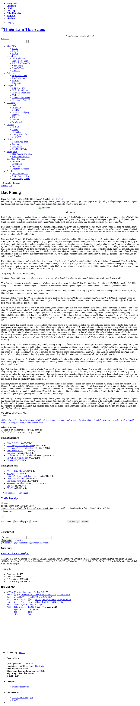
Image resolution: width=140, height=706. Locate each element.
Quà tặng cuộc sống (20, 169)
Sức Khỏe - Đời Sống (16, 159)
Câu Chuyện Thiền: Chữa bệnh (20, 445)
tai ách (15, 420)
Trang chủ (7, 183)
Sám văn (16, 115)
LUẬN (15, 53)
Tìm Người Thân (19, 149)
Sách (14, 105)
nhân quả (91, 420)
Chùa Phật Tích (13, 443)
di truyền (23, 420)
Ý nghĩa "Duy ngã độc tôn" (40, 597)
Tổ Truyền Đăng (19, 58)
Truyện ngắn (17, 122)
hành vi (4, 423)
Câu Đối (15, 110)
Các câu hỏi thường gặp (22, 697)
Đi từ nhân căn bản (15, 450)
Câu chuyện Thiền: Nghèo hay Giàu (22, 448)
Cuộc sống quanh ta (20, 176)
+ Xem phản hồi (8, 493)
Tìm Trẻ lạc (17, 147)
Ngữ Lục (16, 70)
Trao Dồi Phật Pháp (20, 173)
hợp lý (131, 420)
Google (13, 543)
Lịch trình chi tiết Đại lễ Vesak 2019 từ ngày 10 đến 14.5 (45, 594)
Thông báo (16, 132)
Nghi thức (16, 83)
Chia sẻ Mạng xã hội (21, 178)
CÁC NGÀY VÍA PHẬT (15, 553)
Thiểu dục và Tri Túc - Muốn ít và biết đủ (25, 455)
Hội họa (15, 117)
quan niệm (60, 420)
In (7, 185)
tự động (12, 423)
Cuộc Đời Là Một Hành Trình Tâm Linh (24, 476)
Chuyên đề (11, 85)
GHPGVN (16, 137)
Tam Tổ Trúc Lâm (20, 61)
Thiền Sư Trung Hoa (21, 93)
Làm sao (15, 144)
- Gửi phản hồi (23, 493)
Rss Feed (5, 38)
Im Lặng (10, 473)
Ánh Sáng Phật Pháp (21, 156)
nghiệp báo (101, 420)
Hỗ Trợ (10, 139)
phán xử (118, 420)
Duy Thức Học (18, 78)
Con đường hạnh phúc (16, 481)
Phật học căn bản (19, 75)
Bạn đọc (10, 171)
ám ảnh (52, 420)
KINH (15, 48)
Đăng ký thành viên (20, 687)
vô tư (125, 420)
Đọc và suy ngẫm (14, 453)
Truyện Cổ (16, 107)
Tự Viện (15, 120)
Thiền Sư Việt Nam (20, 90)
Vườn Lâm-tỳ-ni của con (17, 458)
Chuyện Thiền (18, 68)
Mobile (22, 652)
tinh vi (28, 423)
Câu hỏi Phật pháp (20, 142)
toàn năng (82, 420)
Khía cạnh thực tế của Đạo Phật (20, 483)
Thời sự (15, 127)
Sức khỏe (16, 161)
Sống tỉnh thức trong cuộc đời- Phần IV (31, 592)
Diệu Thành (60, 199)
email (3, 185)
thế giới (38, 420)
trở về (45, 420)
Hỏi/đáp (15, 700)
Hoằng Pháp (12, 151)
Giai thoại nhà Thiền (21, 97)
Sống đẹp (16, 166)
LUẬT (15, 51)
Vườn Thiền (17, 66)
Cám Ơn (10, 460)
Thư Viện (11, 102)
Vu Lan (15, 95)
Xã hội (15, 129)
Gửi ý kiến (39, 666)
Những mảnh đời (19, 134)
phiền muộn (6, 420)
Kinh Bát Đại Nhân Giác (53, 602)
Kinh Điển (11, 46)
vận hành (20, 423)
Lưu (10, 185)
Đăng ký (10, 23)
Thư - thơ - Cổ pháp (20, 112)
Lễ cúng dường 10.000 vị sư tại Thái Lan (53, 599)
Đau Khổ (11, 486)
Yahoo (27, 543)
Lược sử (15, 80)
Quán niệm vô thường (16, 478)
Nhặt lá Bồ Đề (18, 88)
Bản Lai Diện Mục (15, 471)
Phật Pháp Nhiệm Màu (22, 154)
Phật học (10, 73)
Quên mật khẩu (19, 540)
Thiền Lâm (11, 56)
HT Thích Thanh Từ (21, 63)
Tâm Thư (11, 488)
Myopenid (45, 543)
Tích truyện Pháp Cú (21, 100)
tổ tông (31, 420)
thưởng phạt (71, 420)
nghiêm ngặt (37, 423)
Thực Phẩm (17, 164)
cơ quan (110, 420)
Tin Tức (10, 124)
